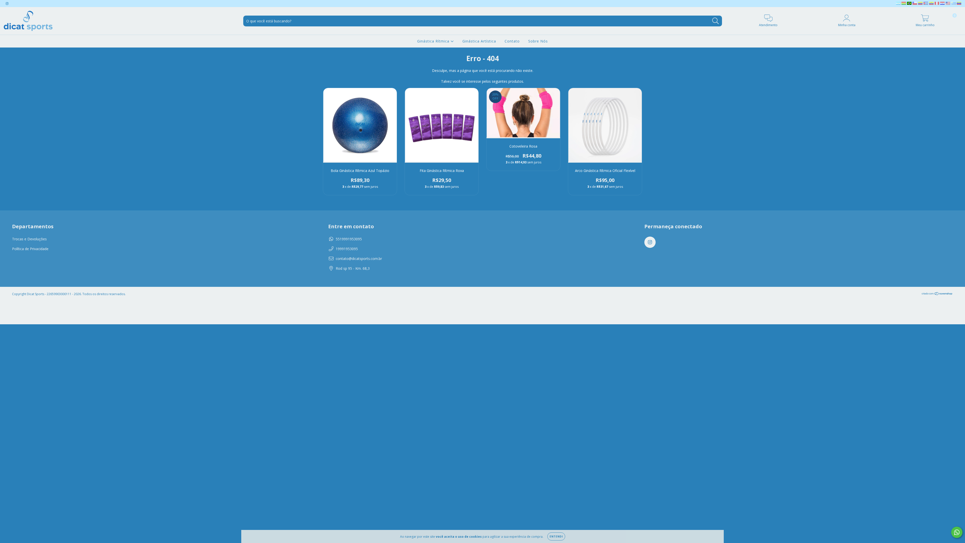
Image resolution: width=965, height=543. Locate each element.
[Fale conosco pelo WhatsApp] (956, 532)
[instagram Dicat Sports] (7, 3)
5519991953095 (349, 239)
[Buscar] (715, 21)
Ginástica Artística (479, 41)
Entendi (556, 536)
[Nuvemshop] (937, 294)
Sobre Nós (538, 41)
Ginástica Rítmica (434, 41)
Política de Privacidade (30, 248)
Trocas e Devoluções (29, 239)
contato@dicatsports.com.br (359, 258)
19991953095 (347, 248)
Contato (512, 41)
